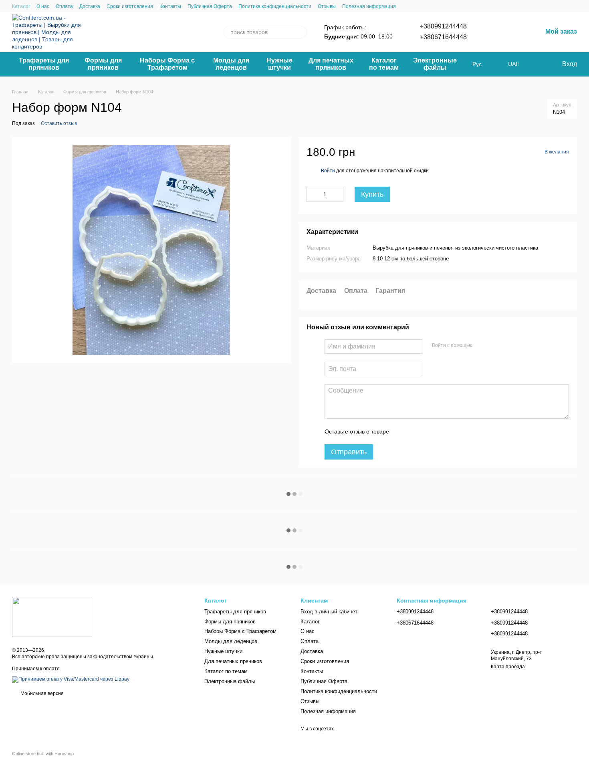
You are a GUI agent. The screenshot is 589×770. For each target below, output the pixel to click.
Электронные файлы (435, 64)
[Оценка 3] (428, 431)
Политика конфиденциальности (274, 6)
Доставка (89, 6)
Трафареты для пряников (44, 64)
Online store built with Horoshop (43, 753)
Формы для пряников (103, 64)
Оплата (64, 6)
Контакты (170, 6)
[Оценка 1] (402, 431)
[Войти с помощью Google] (494, 345)
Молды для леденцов (231, 64)
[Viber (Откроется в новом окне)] (484, 32)
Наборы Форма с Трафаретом (167, 64)
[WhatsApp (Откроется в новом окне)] (503, 32)
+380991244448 (443, 26)
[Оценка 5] (453, 431)
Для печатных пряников (331, 64)
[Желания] (539, 64)
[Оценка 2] (415, 431)
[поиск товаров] (300, 32)
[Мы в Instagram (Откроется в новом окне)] (513, 32)
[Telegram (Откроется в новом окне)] (494, 32)
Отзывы (327, 6)
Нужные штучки (279, 64)
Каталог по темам (384, 64)
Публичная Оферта (210, 6)
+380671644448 (443, 37)
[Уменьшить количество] (312, 194)
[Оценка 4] (440, 431)
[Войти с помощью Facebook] (481, 345)
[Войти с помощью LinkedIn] (507, 345)
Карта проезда (508, 666)
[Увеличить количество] (337, 194)
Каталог (21, 6)
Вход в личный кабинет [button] (329, 612)
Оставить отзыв (59, 123)
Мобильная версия (41, 693)
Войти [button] (328, 170)
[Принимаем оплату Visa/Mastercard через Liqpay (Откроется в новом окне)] (70, 679)
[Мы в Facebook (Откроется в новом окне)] (523, 32)
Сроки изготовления (130, 6)
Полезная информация (369, 6)
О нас (42, 6)
